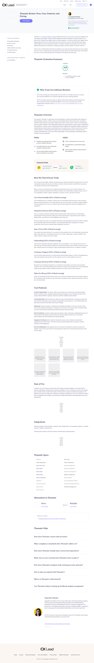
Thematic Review (12, 50)
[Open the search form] (91, 5)
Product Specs (12, 52)
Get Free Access (81, 4)
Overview (10, 45)
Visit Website (27, 20)
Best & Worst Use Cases (14, 47)
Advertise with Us (75, 654)
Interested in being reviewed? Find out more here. (57, 623)
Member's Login (78, 1)
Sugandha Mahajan (75, 16)
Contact (71, 1)
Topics (64, 4)
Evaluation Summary (13, 41)
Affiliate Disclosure (64, 654)
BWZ (46, 659)
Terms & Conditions (42, 654)
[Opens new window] (11, 15)
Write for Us (66, 1)
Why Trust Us (11, 43)
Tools (70, 4)
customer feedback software (48, 36)
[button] (61, 536)
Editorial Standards (30, 654)
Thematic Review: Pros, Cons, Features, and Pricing (52, 518)
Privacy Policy (53, 654)
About (61, 1)
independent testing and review (79, 22)
